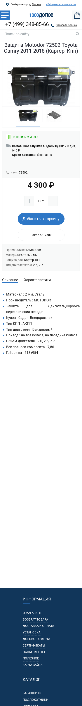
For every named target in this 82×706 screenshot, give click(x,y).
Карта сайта (32, 665)
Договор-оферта (36, 639)
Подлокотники (35, 699)
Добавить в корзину (41, 218)
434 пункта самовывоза (61, 4)
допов (41, 15)
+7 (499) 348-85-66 (27, 24)
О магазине (32, 613)
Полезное (31, 658)
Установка (31, 632)
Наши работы (34, 652)
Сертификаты (34, 645)
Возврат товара (35, 619)
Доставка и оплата (38, 626)
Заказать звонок (66, 25)
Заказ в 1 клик (41, 235)
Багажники (32, 693)
